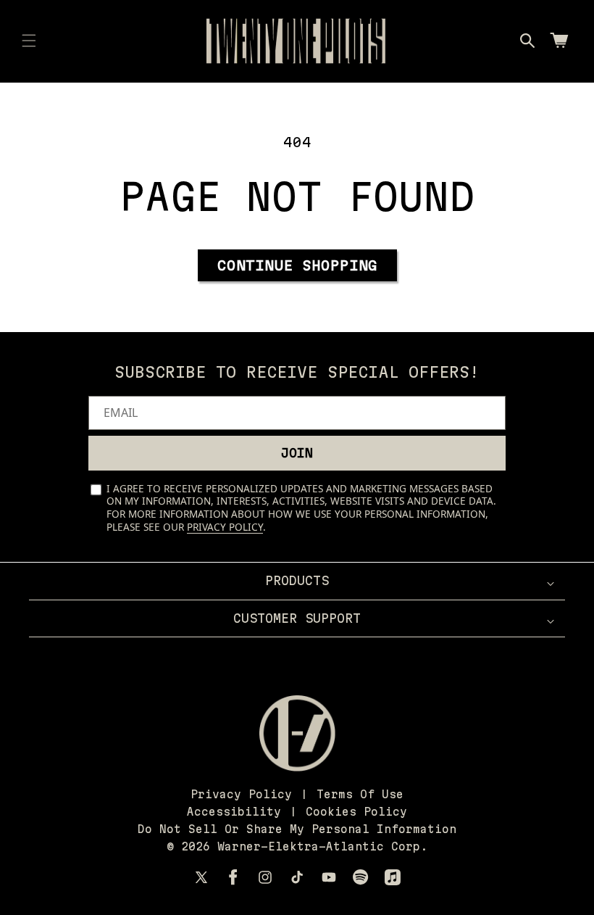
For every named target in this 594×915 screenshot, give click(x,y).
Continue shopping (297, 265)
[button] (29, 41)
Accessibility (234, 812)
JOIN (297, 453)
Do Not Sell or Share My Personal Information (297, 829)
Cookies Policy (356, 812)
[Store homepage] (297, 733)
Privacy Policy (225, 527)
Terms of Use (360, 794)
